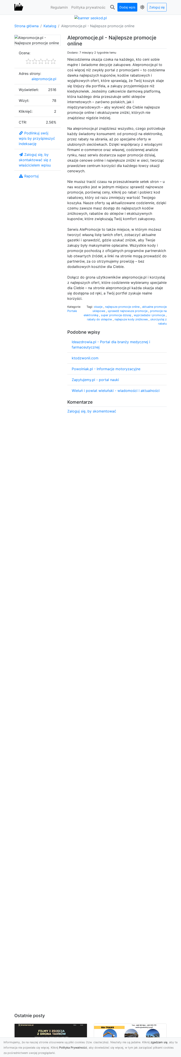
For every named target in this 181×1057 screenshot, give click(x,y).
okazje (98, 306)
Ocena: (24, 53)
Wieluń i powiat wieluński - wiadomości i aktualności (116, 390)
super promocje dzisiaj (116, 315)
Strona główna (26, 26)
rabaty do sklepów (100, 319)
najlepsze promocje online (122, 306)
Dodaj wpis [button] (127, 7)
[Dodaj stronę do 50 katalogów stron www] (90, 17)
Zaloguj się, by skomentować (91, 411)
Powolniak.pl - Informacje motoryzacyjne (106, 369)
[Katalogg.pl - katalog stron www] (18, 7)
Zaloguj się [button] (157, 7)
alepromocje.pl (44, 79)
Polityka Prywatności (73, 1047)
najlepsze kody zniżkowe (132, 319)
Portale (72, 311)
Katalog (49, 26)
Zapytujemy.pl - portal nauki (95, 380)
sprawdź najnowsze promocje (128, 311)
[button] (112, 7)
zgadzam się (159, 1042)
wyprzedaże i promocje (150, 315)
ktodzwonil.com (85, 358)
